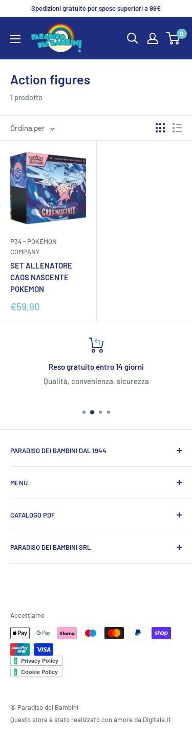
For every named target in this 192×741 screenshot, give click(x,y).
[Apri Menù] (15, 39)
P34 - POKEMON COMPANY (33, 246)
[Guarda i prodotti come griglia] (160, 127)
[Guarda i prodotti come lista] (177, 127)
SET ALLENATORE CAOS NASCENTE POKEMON (41, 277)
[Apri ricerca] (132, 38)
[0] (173, 38)
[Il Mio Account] (152, 38)
